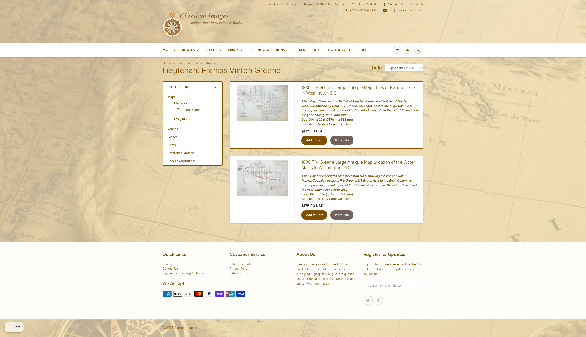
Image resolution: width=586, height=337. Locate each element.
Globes (211, 50)
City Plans (183, 119)
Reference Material (181, 153)
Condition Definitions (366, 4)
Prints (233, 50)
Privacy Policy (239, 269)
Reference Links (241, 264)
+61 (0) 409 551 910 (363, 10)
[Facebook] (378, 300)
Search (167, 264)
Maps (167, 50)
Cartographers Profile (348, 50)
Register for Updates (283, 4)
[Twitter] (368, 300)
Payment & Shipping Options (324, 4)
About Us (416, 4)
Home (167, 63)
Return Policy (239, 273)
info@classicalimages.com (405, 10)
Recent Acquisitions (267, 50)
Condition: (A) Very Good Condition (326, 124)
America (182, 103)
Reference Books (306, 50)
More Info (342, 140)
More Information (317, 283)
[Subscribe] (417, 285)
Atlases (188, 50)
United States (190, 109)
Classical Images (185, 328)
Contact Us (395, 4)
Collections (179, 87)
